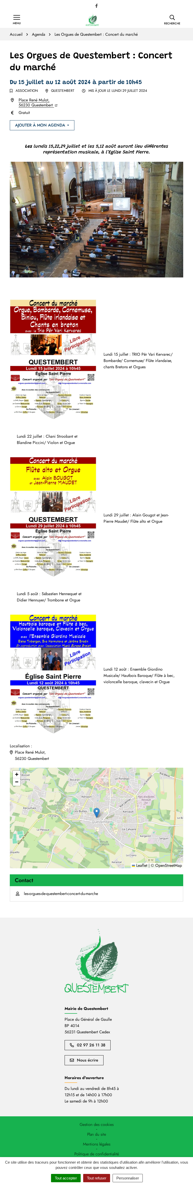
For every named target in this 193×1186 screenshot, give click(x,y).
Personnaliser (127, 1178)
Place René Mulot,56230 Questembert (38, 102)
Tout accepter (66, 1178)
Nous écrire (87, 1060)
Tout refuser (96, 1178)
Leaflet (141, 865)
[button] (172, 20)
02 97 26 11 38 (91, 1045)
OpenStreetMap (168, 865)
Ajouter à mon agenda (40, 125)
